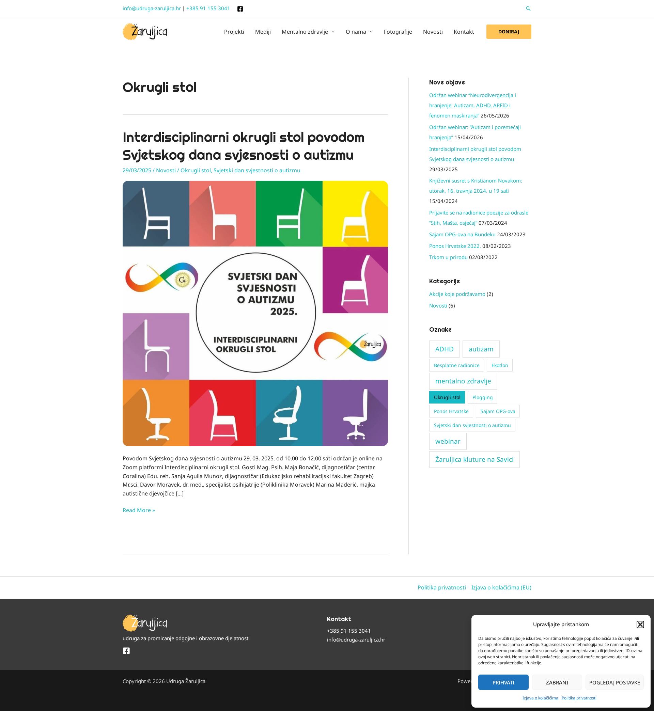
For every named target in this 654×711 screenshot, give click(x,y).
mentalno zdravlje (463, 381)
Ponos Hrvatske (451, 411)
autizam (481, 349)
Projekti (234, 31)
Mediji (263, 31)
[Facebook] (240, 9)
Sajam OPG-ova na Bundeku (462, 234)
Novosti (433, 31)
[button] (640, 624)
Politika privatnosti (579, 698)
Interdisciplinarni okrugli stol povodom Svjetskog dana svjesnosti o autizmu (243, 145)
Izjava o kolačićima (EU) (501, 587)
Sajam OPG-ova (498, 411)
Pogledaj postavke (614, 682)
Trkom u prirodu (448, 257)
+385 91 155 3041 (208, 8)
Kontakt (464, 31)
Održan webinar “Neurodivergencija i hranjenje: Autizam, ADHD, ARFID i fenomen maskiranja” (472, 105)
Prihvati (503, 682)
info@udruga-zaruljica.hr (152, 8)
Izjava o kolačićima (540, 698)
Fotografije (398, 31)
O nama (356, 31)
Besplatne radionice (457, 365)
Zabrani (557, 682)
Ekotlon (500, 365)
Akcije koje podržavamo (457, 293)
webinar (448, 441)
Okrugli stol (196, 170)
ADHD (444, 349)
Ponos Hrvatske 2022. (455, 245)
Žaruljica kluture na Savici (474, 459)
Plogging (482, 397)
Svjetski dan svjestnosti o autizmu (257, 170)
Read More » (139, 510)
